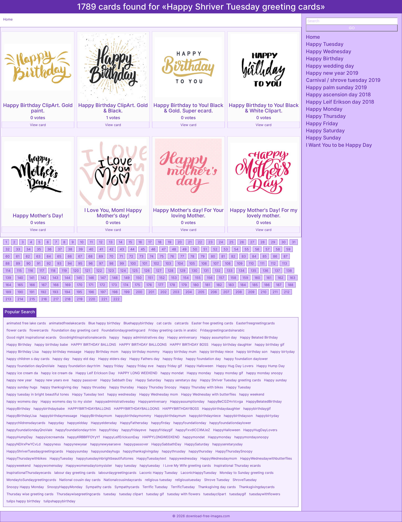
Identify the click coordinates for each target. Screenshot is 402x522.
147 (103, 278)
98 (111, 263)
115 (19, 270)
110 (251, 263)
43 (122, 249)
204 (189, 292)
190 (20, 292)
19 (169, 242)
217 (56, 299)
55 (247, 249)
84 (254, 256)
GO (352, 28)
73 (141, 256)
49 (184, 249)
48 (174, 249)
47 (164, 249)
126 (147, 270)
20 (180, 242)
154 (186, 278)
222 (116, 299)
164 (8, 285)
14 (120, 242)
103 (168, 263)
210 (263, 292)
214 (20, 299)
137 (277, 270)
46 (153, 249)
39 (81, 249)
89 (18, 263)
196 (91, 292)
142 (43, 278)
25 (231, 242)
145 (79, 278)
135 (253, 270)
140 (20, 278)
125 (135, 270)
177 (160, 285)
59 (288, 249)
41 (101, 249)
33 (18, 249)
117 (41, 270)
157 (221, 278)
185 (255, 285)
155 (198, 278)
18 (159, 242)
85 (265, 256)
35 (39, 249)
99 (122, 263)
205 (201, 292)
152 (162, 278)
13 (110, 242)
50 (195, 249)
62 (28, 256)
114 (7, 270)
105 (192, 263)
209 (251, 292)
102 (156, 263)
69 (101, 256)
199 (127, 292)
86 (275, 256)
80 (213, 256)
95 (80, 263)
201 (151, 292)
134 (241, 270)
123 (111, 270)
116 (30, 270)
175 (137, 285)
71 (121, 256)
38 (70, 249)
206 (214, 292)
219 (79, 299)
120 (76, 270)
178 (172, 285)
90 (28, 263)
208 (239, 292)
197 (103, 292)
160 (257, 278)
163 (292, 278)
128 (170, 270)
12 (101, 242)
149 (127, 278)
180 (196, 285)
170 (79, 285)
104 (180, 263)
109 (239, 263)
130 (194, 270)
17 (150, 242)
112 (273, 263)
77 (182, 256)
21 (190, 242)
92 (49, 263)
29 (273, 242)
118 (52, 270)
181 (207, 285)
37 (60, 249)
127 (158, 270)
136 (265, 270)
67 (80, 256)
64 (49, 256)
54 (236, 249)
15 (130, 242)
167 (44, 285)
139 (8, 278)
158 (233, 278)
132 (217, 270)
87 (285, 256)
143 (55, 278)
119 (64, 270)
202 (163, 292)
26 (242, 242)
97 (101, 263)
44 (132, 249)
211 (275, 292)
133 (229, 270)
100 (133, 263)
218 (68, 299)
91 (38, 263)
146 (91, 278)
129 (182, 270)
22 (200, 242)
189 (8, 292)
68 (90, 256)
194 (67, 292)
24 (221, 242)
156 (210, 278)
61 (17, 256)
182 (219, 285)
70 (111, 256)
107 (216, 263)
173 (114, 285)
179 (184, 285)
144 (67, 278)
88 (7, 263)
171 (91, 285)
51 (205, 249)
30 (283, 242)
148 (115, 278)
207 (226, 292)
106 (204, 263)
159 (245, 278)
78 (192, 256)
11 (91, 242)
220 (92, 299)
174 (125, 285)
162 (280, 278)
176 (149, 285)
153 (174, 278)
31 (293, 242)
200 (139, 292)
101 (144, 263)
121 (87, 270)
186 (267, 285)
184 (243, 285)
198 (115, 292)
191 (31, 292)
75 (162, 256)
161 (268, 278)
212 (287, 292)
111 (262, 263)
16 (140, 242)
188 (290, 285)
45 (143, 249)
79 (203, 256)
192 (43, 292)
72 (131, 256)
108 (228, 263)
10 (82, 242)
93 (59, 263)
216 (44, 299)
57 (267, 249)
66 (70, 256)
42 (111, 249)
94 (70, 263)
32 (7, 249)
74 (151, 256)
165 (20, 285)
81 (223, 256)
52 (215, 249)
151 (150, 278)
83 (244, 256)
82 (233, 256)
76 (172, 256)
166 (32, 285)
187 (278, 285)
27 (252, 242)
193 (55, 292)
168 (56, 285)
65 (59, 256)
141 (31, 278)
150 (139, 278)
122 (99, 270)
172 (102, 285)
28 (262, 242)
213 (8, 299)
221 (104, 299)
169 (68, 285)
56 (257, 249)
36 (49, 249)
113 (284, 263)
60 (7, 256)
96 (91, 263)
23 (210, 242)
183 (231, 285)
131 (206, 270)
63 (38, 256)
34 (28, 249)
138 (289, 270)
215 (32, 299)
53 (226, 249)
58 (278, 249)
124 (123, 270)
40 (91, 249)
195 (79, 292)
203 (176, 292)
